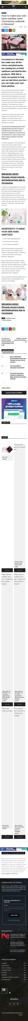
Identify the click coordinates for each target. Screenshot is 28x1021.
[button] (2, 7)
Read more (7, 836)
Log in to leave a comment (14, 392)
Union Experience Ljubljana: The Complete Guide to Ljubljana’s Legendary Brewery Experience (18, 936)
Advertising (15, 1013)
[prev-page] (3, 383)
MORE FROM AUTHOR (8, 352)
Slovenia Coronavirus (6, 320)
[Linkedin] (17, 1003)
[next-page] (5, 383)
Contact (7, 1013)
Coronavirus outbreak (10, 318)
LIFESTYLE (8, 10)
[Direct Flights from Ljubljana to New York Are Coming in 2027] (5, 952)
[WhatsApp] (13, 30)
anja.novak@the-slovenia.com (10, 873)
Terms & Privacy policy (14, 920)
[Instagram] (13, 1003)
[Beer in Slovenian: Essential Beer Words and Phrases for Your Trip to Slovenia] (5, 358)
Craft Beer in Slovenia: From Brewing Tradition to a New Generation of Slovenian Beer (17, 944)
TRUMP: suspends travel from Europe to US (20, 340)
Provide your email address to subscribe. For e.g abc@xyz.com (14, 909)
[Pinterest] (10, 30)
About (3, 1013)
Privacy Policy (21, 1014)
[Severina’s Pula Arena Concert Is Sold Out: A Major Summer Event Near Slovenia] (5, 375)
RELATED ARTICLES (7, 350)
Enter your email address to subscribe (12, 901)
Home (3, 10)
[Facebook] (3, 30)
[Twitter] (6, 30)
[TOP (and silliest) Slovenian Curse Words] (5, 367)
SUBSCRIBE (14, 915)
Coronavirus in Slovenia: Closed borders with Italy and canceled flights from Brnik (8, 342)
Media (10, 1013)
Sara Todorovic (6, 26)
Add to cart (7, 570)
